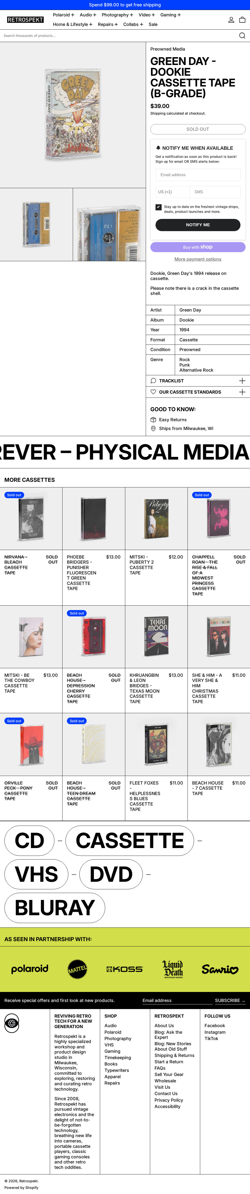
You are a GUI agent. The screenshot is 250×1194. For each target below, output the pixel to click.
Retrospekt (28, 1181)
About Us (164, 1025)
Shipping (158, 113)
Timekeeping (117, 1057)
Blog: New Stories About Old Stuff (173, 1046)
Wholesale (165, 1080)
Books (111, 1063)
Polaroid (112, 1032)
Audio (110, 1025)
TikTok (211, 1038)
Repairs (112, 1083)
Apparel (112, 1076)
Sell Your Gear (169, 1074)
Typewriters (116, 1070)
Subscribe (227, 1000)
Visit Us (162, 1087)
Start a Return (169, 1061)
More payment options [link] (198, 259)
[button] (242, 19)
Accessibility (167, 1106)
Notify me (198, 224)
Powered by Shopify (21, 1187)
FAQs (160, 1068)
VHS (109, 1044)
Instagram (215, 1032)
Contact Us (166, 1093)
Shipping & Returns (175, 1055)
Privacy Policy (169, 1100)
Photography (117, 1038)
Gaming (112, 1051)
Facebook (215, 1025)
